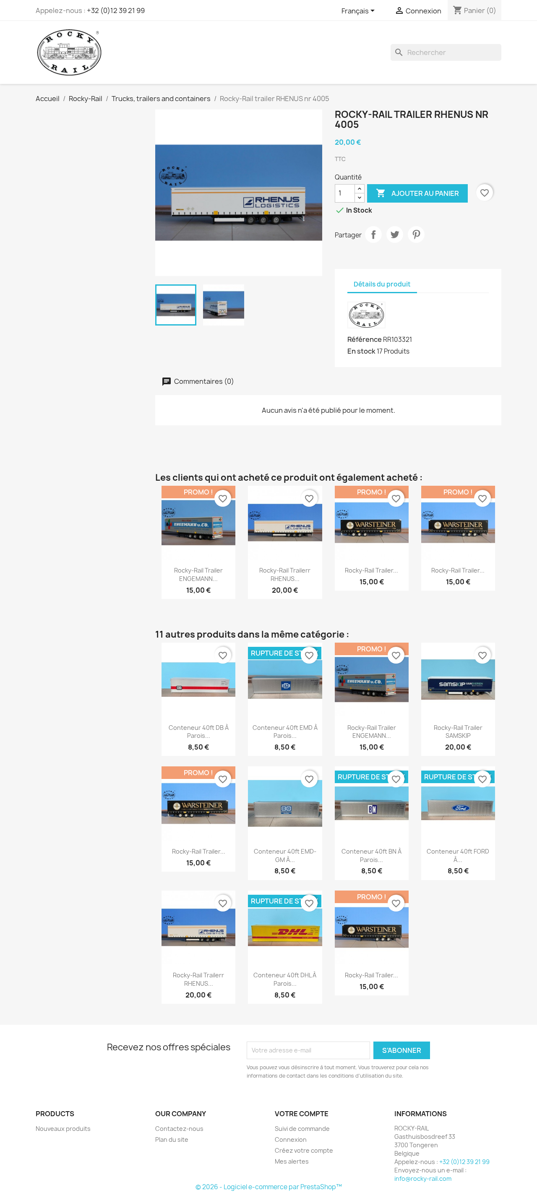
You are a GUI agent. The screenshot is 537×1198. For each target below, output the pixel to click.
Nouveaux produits (63, 1129)
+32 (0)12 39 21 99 (116, 10)
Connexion (291, 1139)
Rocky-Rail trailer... (371, 570)
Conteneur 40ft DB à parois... (199, 732)
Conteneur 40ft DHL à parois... (284, 979)
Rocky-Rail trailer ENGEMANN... (198, 574)
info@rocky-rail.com (422, 1178)
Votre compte (301, 1113)
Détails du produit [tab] (382, 284)
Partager (373, 234)
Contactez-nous (179, 1129)
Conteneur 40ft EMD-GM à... (285, 855)
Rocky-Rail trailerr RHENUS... (284, 574)
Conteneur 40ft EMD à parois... (285, 732)
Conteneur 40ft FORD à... (458, 855)
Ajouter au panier (417, 193)
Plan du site (171, 1139)
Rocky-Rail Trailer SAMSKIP (458, 732)
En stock (361, 351)
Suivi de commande (302, 1129)
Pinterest (416, 234)
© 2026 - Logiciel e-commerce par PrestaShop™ (269, 1186)
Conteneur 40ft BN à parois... (371, 855)
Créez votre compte (304, 1150)
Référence (364, 339)
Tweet (394, 234)
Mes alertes (292, 1161)
